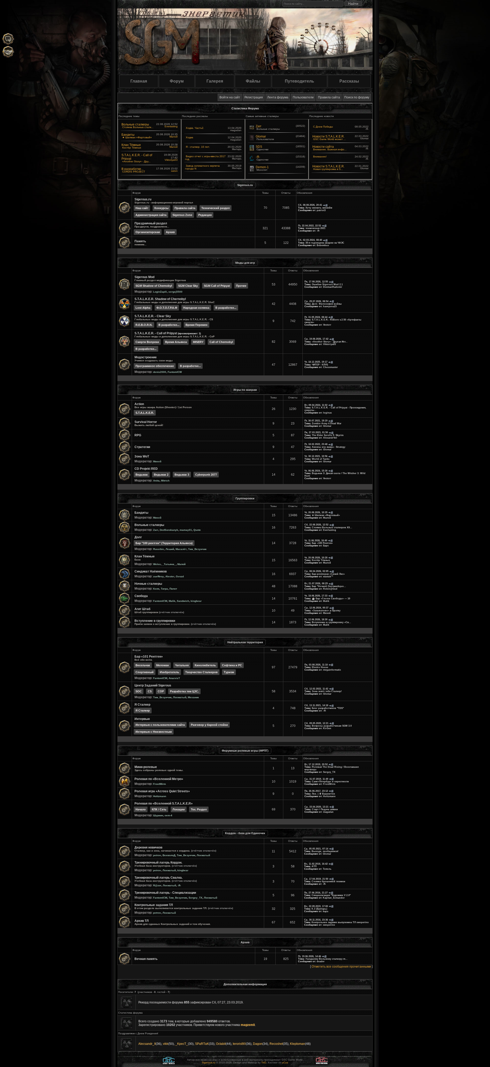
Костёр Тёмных (131, 147)
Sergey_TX (329, 772)
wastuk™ (328, 576)
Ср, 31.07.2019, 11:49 (316, 779)
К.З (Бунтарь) (319, 909)
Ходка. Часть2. (195, 128)
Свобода (141, 596)
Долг (138, 537)
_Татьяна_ (169, 564)
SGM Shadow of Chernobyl (154, 285)
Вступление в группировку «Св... (331, 622)
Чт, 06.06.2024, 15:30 (315, 470)
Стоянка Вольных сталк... (137, 127)
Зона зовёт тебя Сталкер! (327, 691)
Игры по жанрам (245, 389)
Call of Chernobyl (221, 341)
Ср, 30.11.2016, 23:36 (316, 920)
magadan (328, 812)
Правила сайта (329, 97)
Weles (157, 564)
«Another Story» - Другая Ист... (330, 341)
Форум (177, 81)
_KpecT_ (181, 1044)
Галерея (214, 81)
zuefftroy (158, 576)
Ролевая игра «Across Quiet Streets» (162, 791)
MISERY (198, 341)
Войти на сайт (229, 97)
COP (161, 691)
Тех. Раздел (199, 809)
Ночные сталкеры (148, 584)
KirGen (327, 728)
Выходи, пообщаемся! (325, 851)
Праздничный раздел (150, 223)
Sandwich (183, 601)
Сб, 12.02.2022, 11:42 (316, 688)
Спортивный (145, 672)
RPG (137, 435)
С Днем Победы (323, 126)
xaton (174, 170)
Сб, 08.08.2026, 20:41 (310, 205)
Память (140, 241)
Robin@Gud (330, 589)
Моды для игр (245, 262)
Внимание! (320, 156)
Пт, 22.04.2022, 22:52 (309, 225)
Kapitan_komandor (334, 898)
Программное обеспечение (155, 366)
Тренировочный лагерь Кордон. (158, 862)
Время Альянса (176, 341)
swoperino (329, 925)
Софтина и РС (232, 665)
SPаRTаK (202, 1044)
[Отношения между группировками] (8, 52)
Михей (157, 461)
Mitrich (165, 480)
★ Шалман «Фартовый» (137, 137)
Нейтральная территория (245, 642)
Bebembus (323, 245)
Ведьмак (142, 474)
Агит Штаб (142, 609)
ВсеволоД (169, 855)
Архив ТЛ (141, 921)
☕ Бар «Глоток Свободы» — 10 (331, 598)
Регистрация (253, 97)
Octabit (221, 1044)
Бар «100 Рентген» (322, 543)
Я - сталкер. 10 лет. (198, 146)
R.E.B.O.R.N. (144, 324)
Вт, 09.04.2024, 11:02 (315, 405)
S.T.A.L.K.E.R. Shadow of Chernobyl (160, 299)
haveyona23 (330, 306)
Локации (179, 809)
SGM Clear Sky (188, 285)
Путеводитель (299, 81)
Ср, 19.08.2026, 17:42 (316, 339)
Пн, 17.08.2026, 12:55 (316, 281)
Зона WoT (141, 456)
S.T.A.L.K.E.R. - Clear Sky (152, 316)
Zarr (258, 126)
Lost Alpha (143, 307)
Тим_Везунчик (197, 549)
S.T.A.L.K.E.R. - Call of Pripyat (155, 333)
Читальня (182, 665)
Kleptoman (297, 1044)
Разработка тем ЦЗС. (184, 691)
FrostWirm (159, 784)
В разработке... (132, 169)
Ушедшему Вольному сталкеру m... (326, 959)
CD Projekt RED (146, 469)
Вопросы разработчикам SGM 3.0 (332, 726)
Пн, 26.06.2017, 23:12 (316, 791)
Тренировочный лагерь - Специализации (165, 892)
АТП (314, 866)
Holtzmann (159, 796)
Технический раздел (215, 208)
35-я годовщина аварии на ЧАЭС (324, 243)
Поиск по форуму (356, 97)
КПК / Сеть (159, 809)
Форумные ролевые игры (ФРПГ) (245, 750)
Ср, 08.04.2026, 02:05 (316, 571)
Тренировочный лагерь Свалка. (158, 877)
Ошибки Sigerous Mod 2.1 (327, 284)
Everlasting (171, 126)
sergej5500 (175, 291)
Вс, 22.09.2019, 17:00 (316, 906)
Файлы (253, 81)
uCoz (285, 1062)
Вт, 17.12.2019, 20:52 (316, 764)
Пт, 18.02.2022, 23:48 (315, 444)
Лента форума (277, 97)
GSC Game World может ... (329, 139)
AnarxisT (174, 678)
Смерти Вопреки (147, 341)
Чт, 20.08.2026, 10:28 (315, 557)
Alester (169, 576)
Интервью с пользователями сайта (160, 724)
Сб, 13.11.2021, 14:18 (316, 705)
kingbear (196, 601)
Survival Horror (145, 422)
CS (150, 691)
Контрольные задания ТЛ (153, 905)
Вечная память (145, 959)
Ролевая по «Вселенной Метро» (158, 779)
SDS (259, 146)
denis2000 (159, 372)
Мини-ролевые (145, 767)
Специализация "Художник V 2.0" (331, 895)
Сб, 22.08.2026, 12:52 (316, 524)
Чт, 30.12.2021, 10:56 (315, 456)
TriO (263, 1062)
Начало (141, 809)
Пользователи (303, 97)
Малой (173, 136)
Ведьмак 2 (161, 474)
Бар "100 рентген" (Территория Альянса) (164, 543)
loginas (327, 412)
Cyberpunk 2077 (206, 474)
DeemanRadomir (332, 287)
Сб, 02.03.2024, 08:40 (310, 240)
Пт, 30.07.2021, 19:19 (315, 420)
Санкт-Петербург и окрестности (330, 781)
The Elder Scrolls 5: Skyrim (328, 435)
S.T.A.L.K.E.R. (145, 412)
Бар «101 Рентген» (148, 656)
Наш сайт (142, 208)
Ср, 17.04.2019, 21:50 (316, 879)
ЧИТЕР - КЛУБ (320, 364)
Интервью (142, 719)
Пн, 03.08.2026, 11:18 (316, 664)
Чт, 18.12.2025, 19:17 (315, 362)
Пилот (173, 588)
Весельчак (143, 665)
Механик (193, 697)
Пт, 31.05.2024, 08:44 (315, 317)
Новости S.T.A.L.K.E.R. (328, 136)
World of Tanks (320, 459)
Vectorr (327, 325)
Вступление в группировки (154, 621)
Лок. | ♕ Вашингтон (323, 794)
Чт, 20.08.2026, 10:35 (315, 512)
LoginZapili (160, 291)
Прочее (241, 285)
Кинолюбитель (205, 665)
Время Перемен (196, 324)
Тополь (327, 869)
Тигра (164, 588)
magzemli (248, 1025)
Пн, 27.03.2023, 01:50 (316, 432)
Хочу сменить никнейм (318, 207)
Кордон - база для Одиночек (245, 833)
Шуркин (158, 815)
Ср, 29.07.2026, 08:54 (316, 301)
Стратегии (142, 447)
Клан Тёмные (131, 145)
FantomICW (175, 372)
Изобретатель (169, 672)
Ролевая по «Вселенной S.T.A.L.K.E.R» (163, 803)
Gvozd (180, 576)
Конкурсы (161, 208)
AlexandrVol (330, 438)
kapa (325, 911)
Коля (156, 588)
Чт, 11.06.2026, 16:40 (315, 540)
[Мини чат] (8, 39)
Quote (197, 530)
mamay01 (186, 530)
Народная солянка (196, 307)
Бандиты (127, 134)
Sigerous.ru (245, 185)
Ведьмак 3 (182, 474)
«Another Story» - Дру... (136, 161)
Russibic (158, 549)
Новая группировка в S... (328, 169)
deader (321, 961)
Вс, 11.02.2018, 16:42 (316, 864)
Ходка (189, 137)
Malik (172, 601)
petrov (157, 855)
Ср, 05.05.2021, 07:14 (316, 848)
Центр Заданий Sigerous (152, 685)
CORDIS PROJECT (133, 171)
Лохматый (179, 697)
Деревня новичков (148, 847)
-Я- (258, 157)
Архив (170, 232)
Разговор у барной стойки (209, 724)
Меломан (162, 665)
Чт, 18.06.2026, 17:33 (315, 595)
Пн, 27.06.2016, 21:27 (316, 892)
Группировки (245, 498)
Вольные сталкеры (135, 124)
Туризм (229, 672)
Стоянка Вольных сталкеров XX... (332, 527)
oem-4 (168, 815)
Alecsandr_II (147, 1044)
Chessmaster (330, 367)
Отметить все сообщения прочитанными (341, 966)
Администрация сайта (151, 214)
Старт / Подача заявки (325, 809)
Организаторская (148, 232)
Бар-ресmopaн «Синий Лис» (328, 574)
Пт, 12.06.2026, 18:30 (315, 619)
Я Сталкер (142, 704)
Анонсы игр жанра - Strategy (328, 447)
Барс (326, 545)
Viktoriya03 (171, 159)
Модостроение (145, 357)
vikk (165, 1044)
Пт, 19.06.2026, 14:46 (309, 956)
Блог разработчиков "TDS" (328, 708)
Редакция (205, 214)
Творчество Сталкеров (201, 672)
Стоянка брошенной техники (328, 881)
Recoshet (276, 1044)
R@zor (157, 885)
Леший (170, 549)
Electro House (320, 667)
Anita (156, 480)
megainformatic (332, 670)
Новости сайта (323, 146)
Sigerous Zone (182, 214)
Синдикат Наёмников (150, 571)
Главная (138, 81)
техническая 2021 (315, 228)
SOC (139, 691)
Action (139, 404)
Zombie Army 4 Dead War (326, 423)
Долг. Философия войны (327, 304)
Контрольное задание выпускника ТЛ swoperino (340, 922)
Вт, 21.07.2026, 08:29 (316, 583)
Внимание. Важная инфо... (330, 149)
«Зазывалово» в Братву (326, 610)
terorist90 (239, 1044)
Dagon (257, 1044)
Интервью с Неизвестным (154, 731)
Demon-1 (262, 167)
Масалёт (181, 549)
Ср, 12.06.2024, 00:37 (316, 607)
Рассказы (349, 81)
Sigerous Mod (144, 277)
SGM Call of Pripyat (217, 285)
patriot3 (321, 210)
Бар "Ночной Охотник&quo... (329, 586)
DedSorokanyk (169, 530)
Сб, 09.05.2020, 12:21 (316, 723)
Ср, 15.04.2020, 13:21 (316, 807)
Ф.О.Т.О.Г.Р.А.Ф (166, 307)
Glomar (261, 136)
